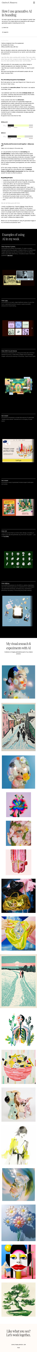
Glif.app (22, 206)
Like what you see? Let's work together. (18, 1333)
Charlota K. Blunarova (9, 3)
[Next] (32, 278)
